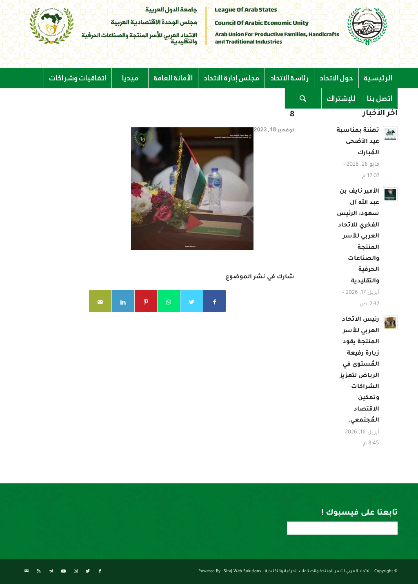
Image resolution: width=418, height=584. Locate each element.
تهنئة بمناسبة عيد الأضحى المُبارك (358, 142)
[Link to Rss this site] (39, 571)
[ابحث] (303, 98)
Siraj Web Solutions (242, 571)
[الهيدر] (209, 25)
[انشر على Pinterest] (146, 301)
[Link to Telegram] (51, 571)
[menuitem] (378, 78)
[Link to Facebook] (100, 571)
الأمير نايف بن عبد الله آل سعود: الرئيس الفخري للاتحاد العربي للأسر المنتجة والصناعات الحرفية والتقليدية (358, 237)
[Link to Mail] (26, 571)
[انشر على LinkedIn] (123, 301)
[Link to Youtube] (63, 571)
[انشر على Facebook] (214, 301)
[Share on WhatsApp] (169, 301)
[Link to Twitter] (88, 571)
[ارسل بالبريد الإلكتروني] (100, 301)
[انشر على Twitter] (191, 301)
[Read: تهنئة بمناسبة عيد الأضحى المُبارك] (390, 134)
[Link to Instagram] (75, 571)
